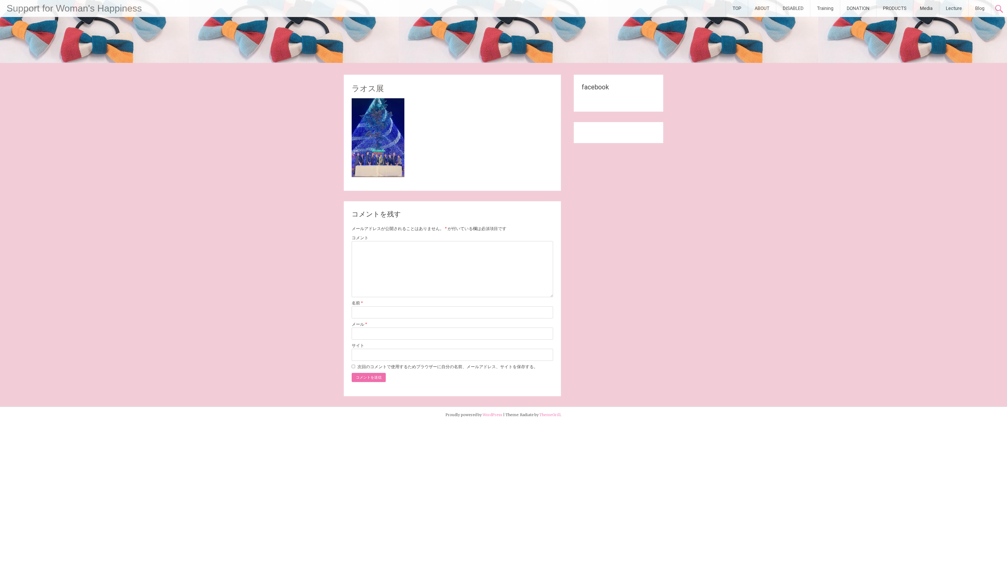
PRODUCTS (895, 8)
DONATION (858, 8)
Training (825, 8)
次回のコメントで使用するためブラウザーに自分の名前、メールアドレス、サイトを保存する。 (447, 366)
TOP (736, 8)
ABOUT (762, 8)
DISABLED (793, 8)
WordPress (492, 414)
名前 (357, 303)
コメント (360, 238)
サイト (358, 345)
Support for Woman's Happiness (74, 8)
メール (359, 324)
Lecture (954, 8)
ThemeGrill (550, 414)
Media (926, 8)
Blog (979, 8)
